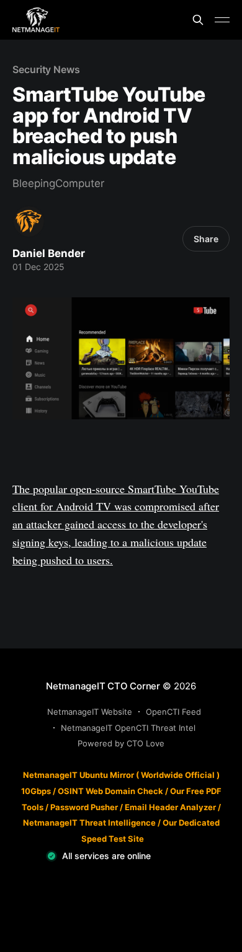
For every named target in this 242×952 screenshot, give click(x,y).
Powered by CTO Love (121, 743)
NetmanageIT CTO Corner (103, 686)
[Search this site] (198, 20)
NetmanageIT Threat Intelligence (89, 823)
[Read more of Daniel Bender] (28, 221)
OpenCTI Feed (173, 712)
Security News (46, 69)
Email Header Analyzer (170, 807)
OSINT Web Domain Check (110, 791)
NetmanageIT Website (89, 712)
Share (206, 239)
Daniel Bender (48, 253)
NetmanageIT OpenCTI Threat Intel (128, 728)
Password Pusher (84, 807)
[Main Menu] (222, 20)
